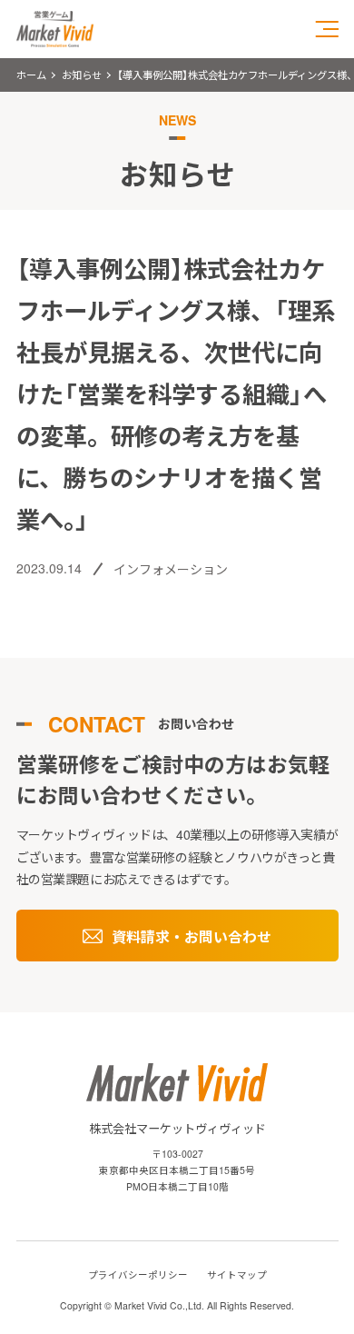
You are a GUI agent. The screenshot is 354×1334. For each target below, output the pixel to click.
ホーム (31, 74)
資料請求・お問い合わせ (191, 936)
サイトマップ (237, 1274)
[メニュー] (327, 29)
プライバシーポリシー (138, 1274)
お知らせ (82, 74)
